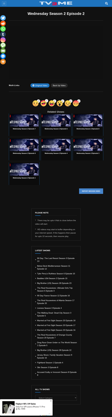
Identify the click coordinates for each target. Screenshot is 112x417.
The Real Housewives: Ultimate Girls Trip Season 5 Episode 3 (55, 289)
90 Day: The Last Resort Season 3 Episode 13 (56, 259)
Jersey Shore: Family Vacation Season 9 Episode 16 (54, 356)
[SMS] (3, 45)
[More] (3, 61)
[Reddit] (3, 23)
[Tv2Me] (56, 3)
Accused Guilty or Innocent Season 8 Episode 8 (57, 373)
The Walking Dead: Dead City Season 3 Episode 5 (54, 314)
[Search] (106, 3)
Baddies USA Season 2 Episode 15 (52, 278)
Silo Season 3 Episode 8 (47, 367)
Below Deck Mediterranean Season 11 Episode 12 (53, 267)
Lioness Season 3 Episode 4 (49, 308)
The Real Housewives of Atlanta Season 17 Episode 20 (55, 301)
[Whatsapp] (3, 29)
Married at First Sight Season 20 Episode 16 (56, 330)
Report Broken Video (91, 191)
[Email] (3, 50)
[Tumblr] (3, 34)
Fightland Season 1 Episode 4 (50, 362)
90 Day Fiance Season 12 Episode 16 (53, 295)
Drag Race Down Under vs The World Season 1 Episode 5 (57, 343)
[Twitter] (3, 18)
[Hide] (1, 67)
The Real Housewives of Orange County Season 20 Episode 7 (54, 336)
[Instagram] (3, 40)
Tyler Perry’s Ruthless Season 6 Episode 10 (56, 273)
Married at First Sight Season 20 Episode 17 (56, 325)
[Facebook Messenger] (3, 56)
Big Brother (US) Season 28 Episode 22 (54, 350)
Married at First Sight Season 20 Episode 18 (56, 320)
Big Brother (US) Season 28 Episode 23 (54, 283)
